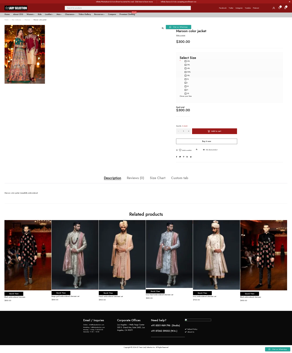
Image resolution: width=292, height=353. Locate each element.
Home (6, 20)
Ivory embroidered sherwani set (204, 296)
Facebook (222, 8)
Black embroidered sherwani (14, 297)
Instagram (239, 8)
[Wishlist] (183, 150)
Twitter (231, 8)
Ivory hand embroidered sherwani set (159, 294)
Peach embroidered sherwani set (111, 296)
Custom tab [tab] (179, 177)
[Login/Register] (273, 8)
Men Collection (16, 20)
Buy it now (206, 141)
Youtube (248, 8)
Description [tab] (112, 177)
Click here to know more (144, 2)
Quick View (14, 293)
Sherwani (27, 20)
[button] (163, 28)
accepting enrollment (185, 2)
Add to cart (216, 131)
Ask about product (211, 150)
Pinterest (256, 8)
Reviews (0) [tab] (135, 177)
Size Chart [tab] (157, 177)
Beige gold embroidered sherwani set (65, 296)
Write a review (180, 35)
